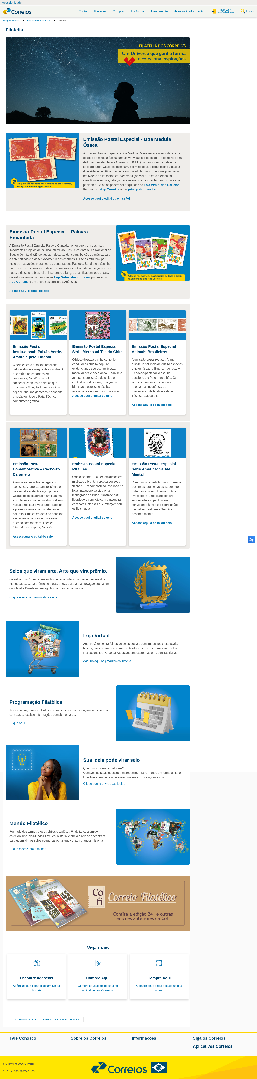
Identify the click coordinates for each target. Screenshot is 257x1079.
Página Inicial (11, 20)
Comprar (119, 11)
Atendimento (159, 11)
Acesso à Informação (189, 11)
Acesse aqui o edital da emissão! (106, 198)
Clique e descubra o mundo (27, 848)
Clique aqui (17, 723)
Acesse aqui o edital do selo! (29, 290)
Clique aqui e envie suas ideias (104, 783)
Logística (137, 11)
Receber (100, 11)
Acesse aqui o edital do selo (92, 395)
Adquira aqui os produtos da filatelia (107, 661)
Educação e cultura (38, 20)
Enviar (83, 11)
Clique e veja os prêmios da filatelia (33, 597)
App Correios (109, 189)
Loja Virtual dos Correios (161, 185)
